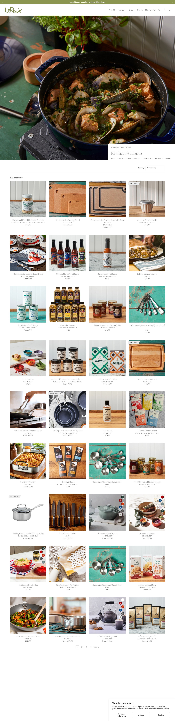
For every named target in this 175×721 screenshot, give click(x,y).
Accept (141, 715)
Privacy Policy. (163, 709)
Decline (161, 715)
